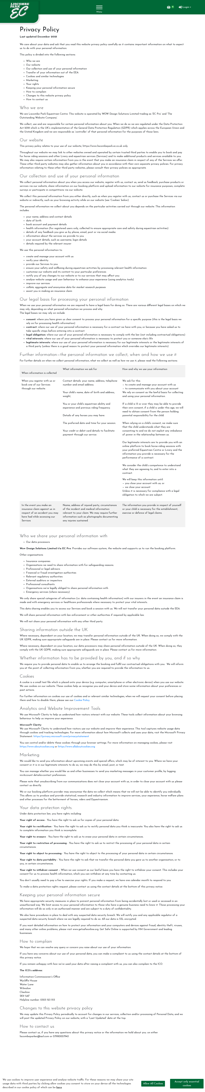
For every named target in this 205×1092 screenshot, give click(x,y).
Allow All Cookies (153, 1083)
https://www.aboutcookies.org (37, 746)
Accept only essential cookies (187, 1083)
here (59, 1087)
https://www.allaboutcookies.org (76, 746)
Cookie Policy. (82, 700)
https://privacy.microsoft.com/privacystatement (61, 736)
